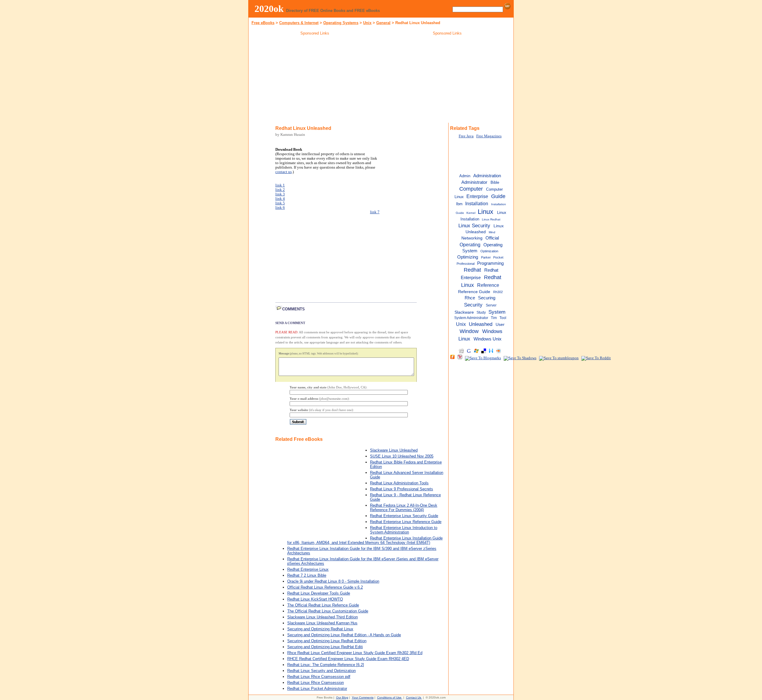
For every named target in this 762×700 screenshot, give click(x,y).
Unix (367, 23)
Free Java (466, 136)
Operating (470, 244)
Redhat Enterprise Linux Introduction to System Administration (403, 529)
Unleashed (480, 324)
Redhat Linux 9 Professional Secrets (401, 489)
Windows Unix (488, 338)
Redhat (472, 270)
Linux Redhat (491, 219)
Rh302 (498, 292)
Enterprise (477, 196)
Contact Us (413, 697)
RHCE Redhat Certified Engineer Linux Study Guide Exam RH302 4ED (348, 659)
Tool (502, 318)
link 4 (280, 199)
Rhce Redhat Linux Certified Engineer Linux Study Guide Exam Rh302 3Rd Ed (354, 653)
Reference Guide (474, 292)
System (496, 312)
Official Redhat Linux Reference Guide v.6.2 (325, 587)
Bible (495, 182)
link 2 (280, 190)
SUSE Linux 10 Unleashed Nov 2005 (401, 456)
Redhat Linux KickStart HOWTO (315, 599)
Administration (487, 175)
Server (491, 305)
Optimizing (467, 257)
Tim (494, 318)
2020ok (269, 8)
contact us (283, 172)
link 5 (280, 203)
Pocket (498, 257)
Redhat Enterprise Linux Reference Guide (405, 521)
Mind (492, 232)
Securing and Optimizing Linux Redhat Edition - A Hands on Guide (344, 635)
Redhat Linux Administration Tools (399, 483)
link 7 (375, 212)
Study (481, 312)
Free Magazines (489, 136)
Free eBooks (263, 23)
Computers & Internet (298, 23)
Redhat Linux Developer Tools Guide (318, 593)
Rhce (470, 297)
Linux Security (474, 225)
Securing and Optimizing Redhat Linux (320, 629)
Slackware (464, 312)
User (500, 324)
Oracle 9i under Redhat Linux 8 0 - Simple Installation (333, 581)
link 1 (280, 185)
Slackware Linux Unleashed (394, 450)
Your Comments (363, 697)
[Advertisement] (315, 80)
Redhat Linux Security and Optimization (321, 670)
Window (469, 331)
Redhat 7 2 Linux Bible (306, 575)
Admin (464, 176)
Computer (471, 189)
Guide (498, 196)
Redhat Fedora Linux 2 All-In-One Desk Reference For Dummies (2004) (403, 507)
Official (492, 237)
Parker (486, 257)
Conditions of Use (389, 697)
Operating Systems (340, 23)
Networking (472, 238)
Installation (476, 203)
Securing (486, 297)
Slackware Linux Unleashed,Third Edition (322, 617)
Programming (490, 263)
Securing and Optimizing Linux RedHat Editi (325, 647)
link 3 (280, 194)
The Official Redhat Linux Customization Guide (327, 611)
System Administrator (471, 318)
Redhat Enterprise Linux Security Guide (404, 516)
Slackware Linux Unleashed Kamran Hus (322, 623)
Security (473, 305)
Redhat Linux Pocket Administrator (317, 688)
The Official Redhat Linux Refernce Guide (323, 605)
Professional (465, 263)
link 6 (280, 208)
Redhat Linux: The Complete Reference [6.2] (325, 664)
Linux (485, 211)
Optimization (489, 251)
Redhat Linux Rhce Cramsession (315, 682)
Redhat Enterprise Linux (308, 569)
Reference (488, 285)
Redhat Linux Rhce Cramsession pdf (318, 676)
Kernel (470, 212)
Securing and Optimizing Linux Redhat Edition (326, 641)
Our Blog (342, 697)
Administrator (474, 182)
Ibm (459, 204)
